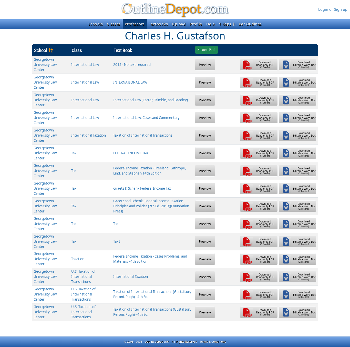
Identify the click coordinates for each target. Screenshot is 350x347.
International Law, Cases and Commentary (146, 117)
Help (210, 24)
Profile (196, 24)
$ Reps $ (227, 24)
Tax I (116, 241)
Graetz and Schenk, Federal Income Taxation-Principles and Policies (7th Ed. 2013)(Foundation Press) (151, 206)
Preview (205, 64)
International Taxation (88, 135)
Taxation (77, 259)
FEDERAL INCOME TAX (130, 153)
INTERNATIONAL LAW (130, 82)
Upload (179, 24)
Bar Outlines (250, 24)
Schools (95, 24)
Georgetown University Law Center (45, 64)
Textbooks (158, 24)
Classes (114, 24)
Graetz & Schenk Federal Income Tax (142, 188)
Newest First (206, 50)
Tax (73, 153)
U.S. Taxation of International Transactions (83, 276)
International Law (85, 64)
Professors (135, 24)
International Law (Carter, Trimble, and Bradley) (150, 100)
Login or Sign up (332, 9)
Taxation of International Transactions (142, 135)
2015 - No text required (132, 64)
